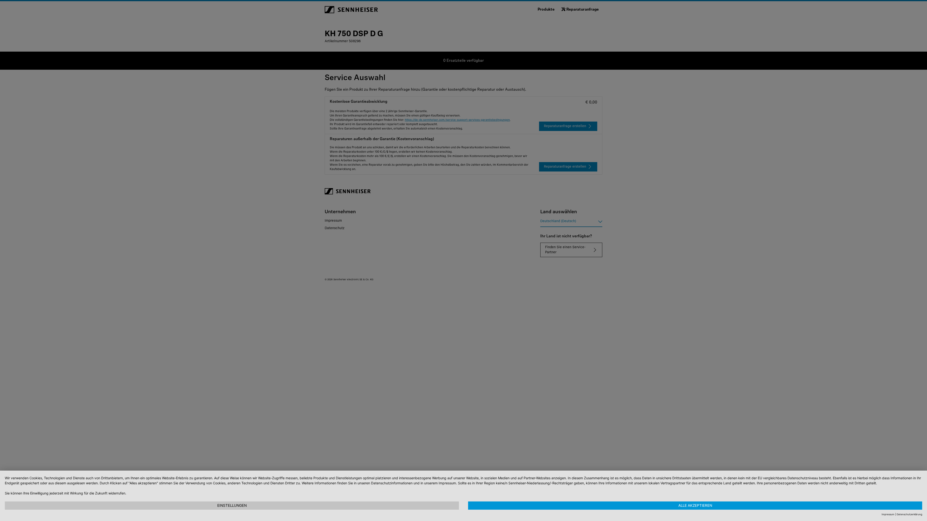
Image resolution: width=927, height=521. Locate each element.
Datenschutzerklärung (909, 514)
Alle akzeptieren (695, 505)
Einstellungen (232, 505)
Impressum (888, 514)
